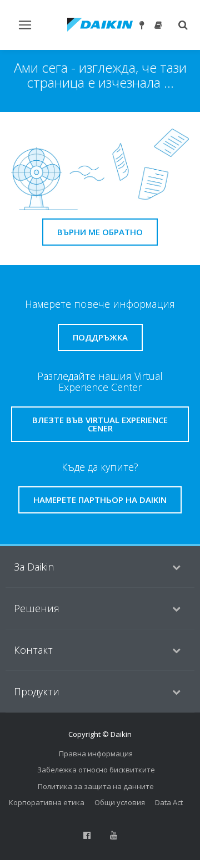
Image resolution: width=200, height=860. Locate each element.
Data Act (169, 802)
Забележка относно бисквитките (96, 770)
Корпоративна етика (46, 802)
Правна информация (96, 754)
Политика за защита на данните (96, 786)
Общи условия (119, 802)
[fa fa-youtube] (113, 835)
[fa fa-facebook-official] (86, 835)
